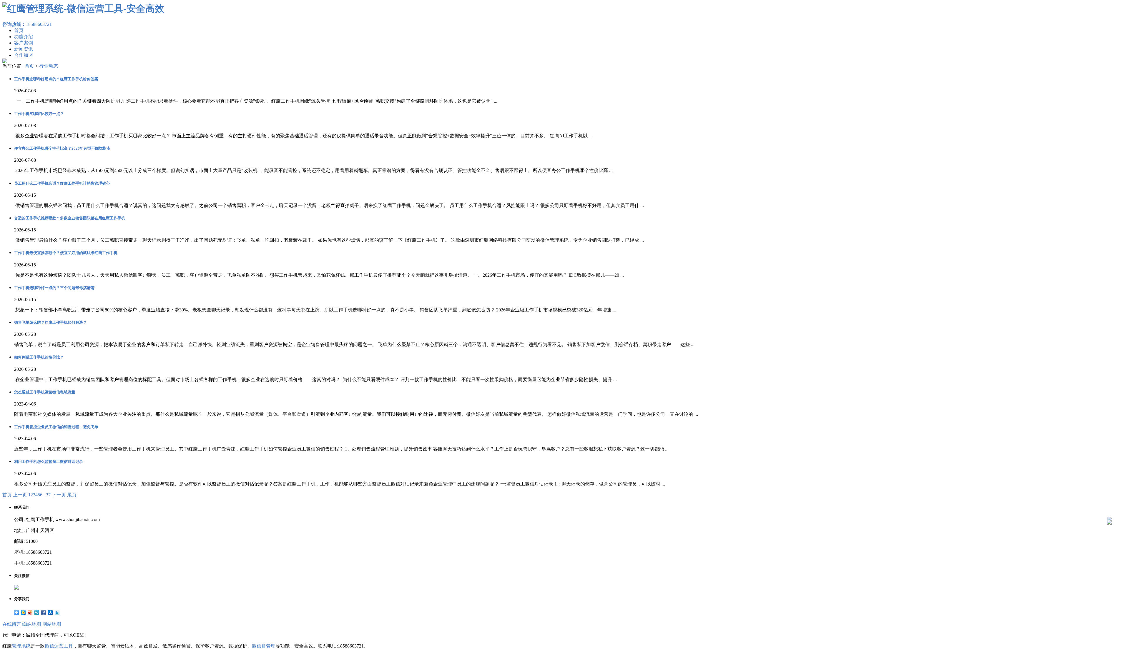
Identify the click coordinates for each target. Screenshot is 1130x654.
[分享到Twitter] (57, 612)
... (44, 494)
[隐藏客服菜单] (1109, 503)
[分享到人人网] (50, 612)
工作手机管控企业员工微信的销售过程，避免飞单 (56, 427)
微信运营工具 (59, 645)
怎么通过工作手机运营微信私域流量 (44, 392)
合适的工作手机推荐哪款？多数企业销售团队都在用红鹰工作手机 (69, 218)
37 (48, 494)
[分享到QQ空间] (23, 612)
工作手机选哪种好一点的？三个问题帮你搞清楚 (54, 288)
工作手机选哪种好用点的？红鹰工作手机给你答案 (56, 79)
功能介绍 (23, 36)
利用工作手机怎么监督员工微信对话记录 (48, 461)
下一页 (59, 494)
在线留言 (11, 624)
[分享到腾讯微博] (36, 612)
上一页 (20, 494)
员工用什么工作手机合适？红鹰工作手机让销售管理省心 (62, 183)
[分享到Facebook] (43, 612)
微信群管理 (263, 645)
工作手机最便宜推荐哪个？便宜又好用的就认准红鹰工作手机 (65, 253)
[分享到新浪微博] (30, 612)
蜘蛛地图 (31, 624)
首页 (19, 30)
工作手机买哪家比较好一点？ (39, 113)
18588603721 (27, 24)
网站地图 (51, 624)
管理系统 (21, 645)
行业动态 (48, 66)
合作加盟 (23, 55)
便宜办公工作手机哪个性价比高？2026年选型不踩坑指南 (62, 148)
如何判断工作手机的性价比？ (39, 357)
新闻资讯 (23, 48)
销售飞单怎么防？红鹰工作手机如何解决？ (50, 322)
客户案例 (23, 42)
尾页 (72, 494)
